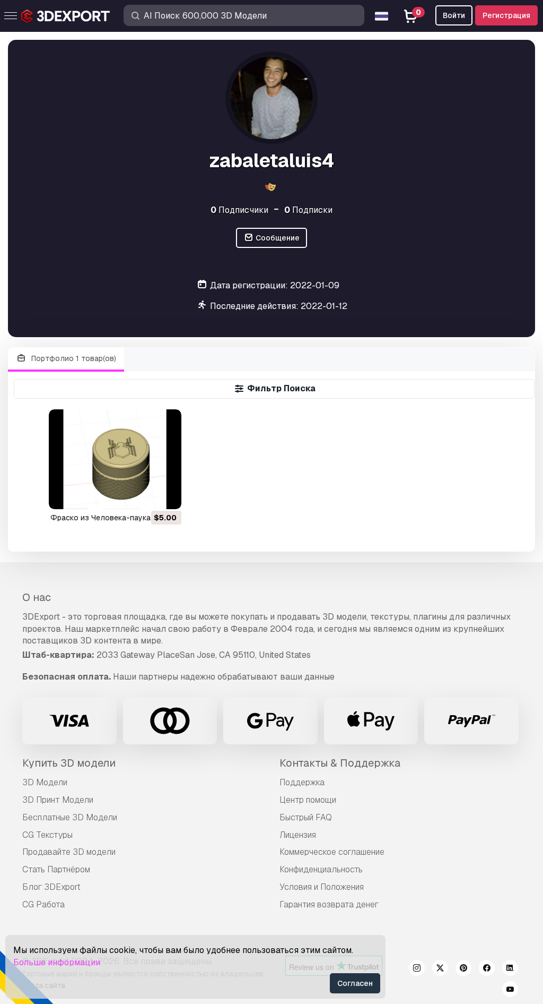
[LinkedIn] (510, 969)
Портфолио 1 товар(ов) (72, 358)
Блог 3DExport (51, 887)
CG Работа (43, 904)
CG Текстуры (47, 834)
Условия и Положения (321, 887)
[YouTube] (510, 990)
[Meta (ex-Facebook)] (486, 969)
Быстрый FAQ (305, 817)
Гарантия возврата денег (329, 904)
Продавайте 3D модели (69, 851)
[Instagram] (416, 969)
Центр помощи (307, 799)
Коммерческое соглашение (331, 851)
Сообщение (277, 238)
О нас (36, 597)
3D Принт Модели (57, 799)
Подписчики (239, 210)
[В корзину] (144, 494)
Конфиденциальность (321, 869)
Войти (454, 15)
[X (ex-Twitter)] (440, 969)
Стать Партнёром (56, 869)
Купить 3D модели (69, 763)
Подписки (308, 210)
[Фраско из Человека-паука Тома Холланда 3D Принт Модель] (115, 459)
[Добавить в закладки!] (166, 494)
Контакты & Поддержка (339, 763)
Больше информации (56, 962)
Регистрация (506, 15)
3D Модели (44, 782)
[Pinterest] (463, 969)
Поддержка (302, 782)
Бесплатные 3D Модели (69, 817)
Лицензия (297, 834)
